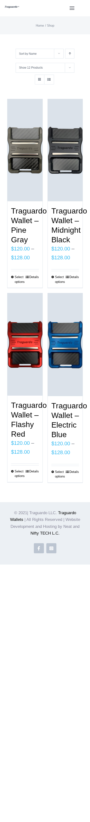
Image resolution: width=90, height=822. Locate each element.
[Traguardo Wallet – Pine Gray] (24, 150)
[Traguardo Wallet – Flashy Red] (24, 344)
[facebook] (39, 548)
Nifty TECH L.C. (45, 533)
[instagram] (51, 548)
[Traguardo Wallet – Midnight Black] (65, 150)
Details (34, 277)
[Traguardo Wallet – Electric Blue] (65, 344)
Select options (20, 279)
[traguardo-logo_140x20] (12, 8)
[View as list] (49, 79)
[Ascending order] (69, 54)
